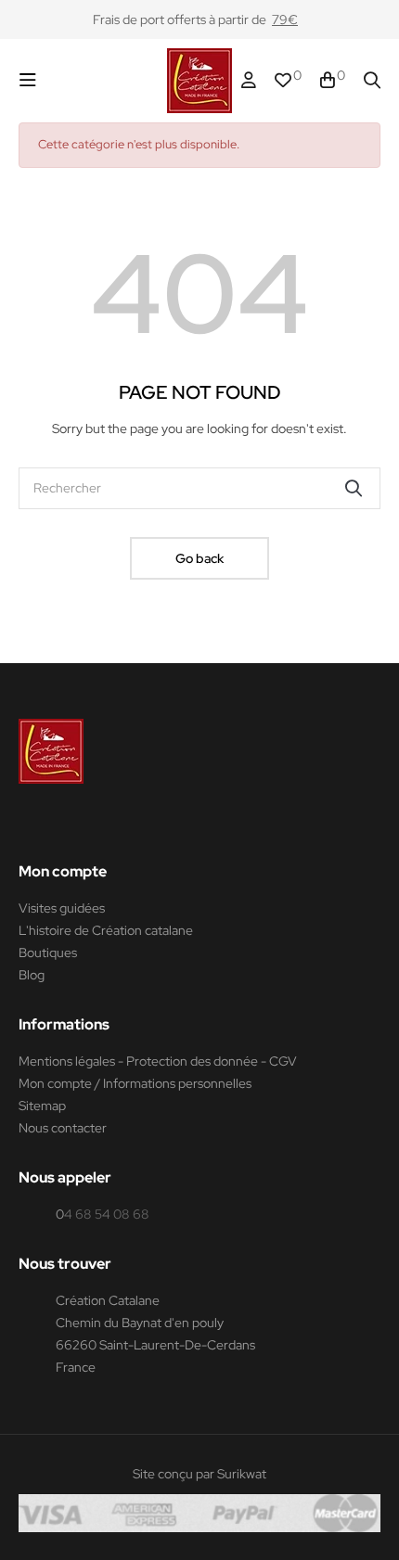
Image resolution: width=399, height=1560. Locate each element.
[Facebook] (27, 824)
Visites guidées (62, 908)
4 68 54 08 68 (106, 1214)
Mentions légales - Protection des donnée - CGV (158, 1061)
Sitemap (42, 1105)
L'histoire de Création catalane (106, 930)
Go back (199, 558)
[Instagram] (62, 824)
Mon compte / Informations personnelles (135, 1083)
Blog (32, 974)
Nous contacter (63, 1127)
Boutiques (48, 952)
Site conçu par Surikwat (199, 1473)
